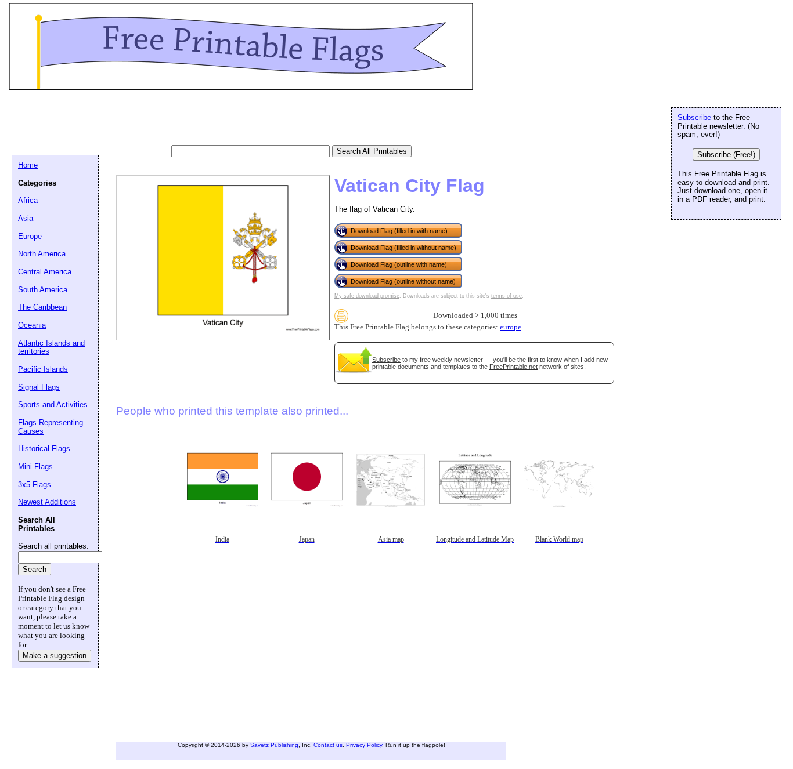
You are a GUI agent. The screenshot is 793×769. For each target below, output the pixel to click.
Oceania (32, 325)
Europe (30, 236)
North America (42, 253)
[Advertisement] (223, 119)
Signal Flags (39, 387)
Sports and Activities (53, 404)
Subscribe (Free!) (726, 154)
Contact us (328, 745)
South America (42, 289)
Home (28, 165)
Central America (44, 271)
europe (510, 327)
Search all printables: (53, 546)
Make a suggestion (54, 655)
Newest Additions (47, 502)
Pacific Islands (43, 369)
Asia (25, 218)
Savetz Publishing (274, 745)
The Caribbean (42, 307)
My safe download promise (366, 296)
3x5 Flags (34, 484)
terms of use (506, 296)
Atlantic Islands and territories (51, 347)
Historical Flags (44, 448)
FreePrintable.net (513, 366)
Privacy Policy (364, 745)
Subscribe (386, 359)
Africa (28, 200)
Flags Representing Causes (50, 427)
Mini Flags (35, 466)
